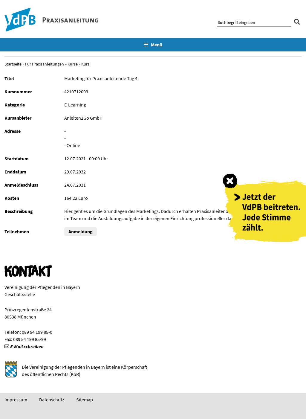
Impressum (15, 400)
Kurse (73, 64)
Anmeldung (80, 231)
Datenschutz (51, 400)
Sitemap (84, 400)
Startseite (13, 64)
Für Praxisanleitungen (44, 64)
